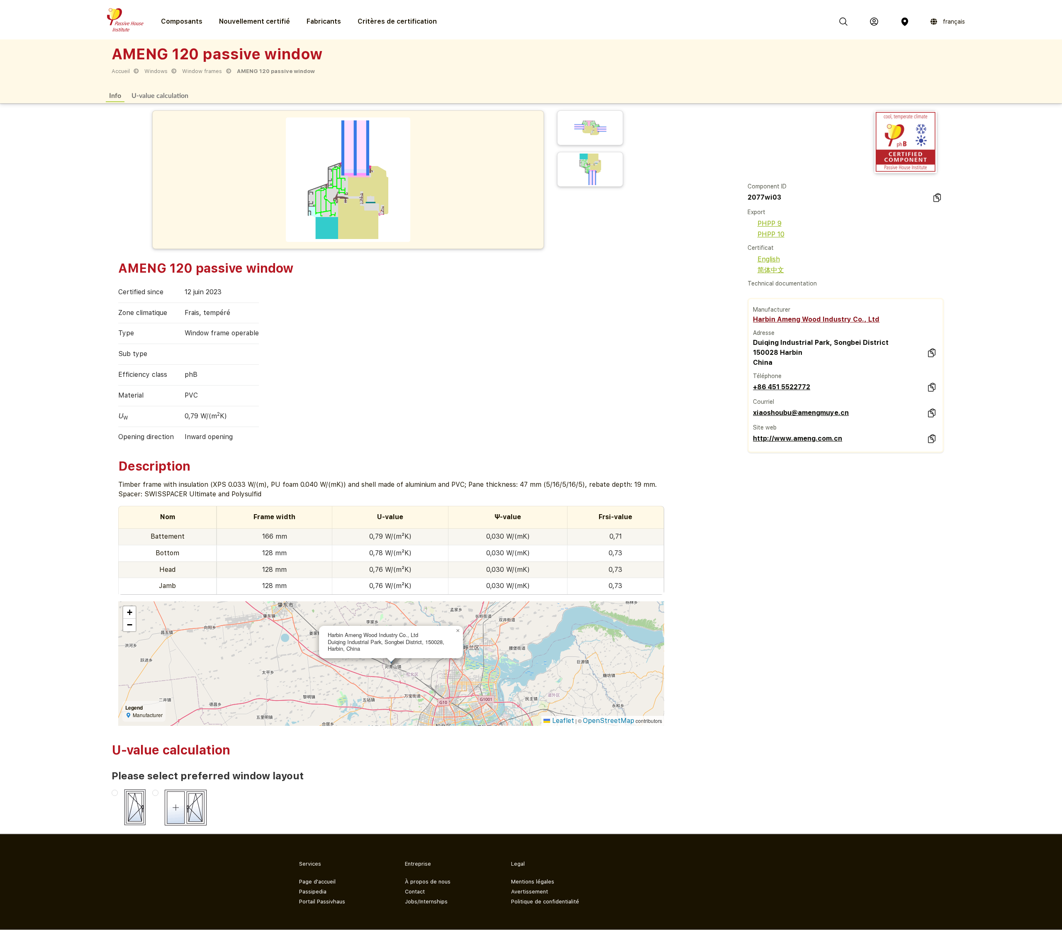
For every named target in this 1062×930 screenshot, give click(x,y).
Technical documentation (782, 283)
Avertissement (529, 892)
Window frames (202, 71)
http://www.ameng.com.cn (797, 438)
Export (756, 212)
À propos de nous (428, 882)
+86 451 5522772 (781, 387)
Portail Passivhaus (322, 901)
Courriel (763, 401)
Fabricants (324, 21)
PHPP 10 (771, 234)
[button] (458, 631)
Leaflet (562, 721)
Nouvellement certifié (254, 21)
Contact (415, 892)
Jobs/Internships (426, 901)
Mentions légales (532, 882)
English (769, 259)
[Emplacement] (904, 21)
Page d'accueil (317, 882)
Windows (156, 71)
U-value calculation (160, 95)
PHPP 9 (770, 223)
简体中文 (771, 270)
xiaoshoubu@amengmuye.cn (801, 413)
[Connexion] (874, 21)
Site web (765, 427)
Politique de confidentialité (545, 901)
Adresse (764, 333)
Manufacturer (771, 309)
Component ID (767, 186)
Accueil (121, 71)
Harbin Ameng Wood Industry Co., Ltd (816, 319)
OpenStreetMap (608, 721)
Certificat (761, 247)
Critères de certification (397, 21)
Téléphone (767, 376)
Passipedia (312, 892)
